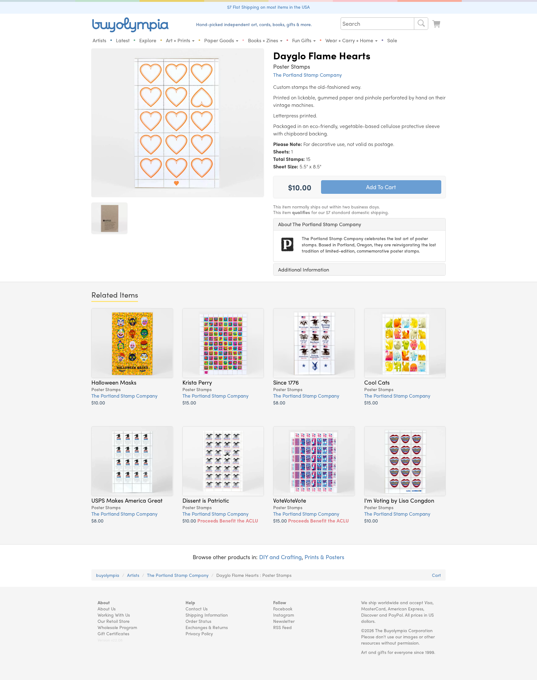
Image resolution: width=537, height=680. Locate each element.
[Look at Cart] (437, 24)
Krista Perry (197, 382)
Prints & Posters (324, 557)
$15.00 (189, 402)
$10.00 (98, 402)
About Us (107, 608)
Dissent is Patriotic (205, 500)
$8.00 (279, 402)
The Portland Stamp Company (307, 74)
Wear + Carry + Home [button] (349, 40)
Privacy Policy (199, 633)
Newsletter (284, 621)
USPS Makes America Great (127, 500)
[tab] (359, 224)
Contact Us (197, 608)
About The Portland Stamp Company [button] (319, 224)
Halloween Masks (113, 382)
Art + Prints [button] (178, 40)
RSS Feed (282, 627)
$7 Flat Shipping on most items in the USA (268, 7)
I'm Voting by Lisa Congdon (399, 500)
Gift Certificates (113, 633)
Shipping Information (207, 615)
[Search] (421, 23)
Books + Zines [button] (263, 40)
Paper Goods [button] (219, 40)
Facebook (282, 608)
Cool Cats (377, 382)
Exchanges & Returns (207, 627)
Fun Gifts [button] (302, 40)
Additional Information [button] (303, 269)
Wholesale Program (117, 627)
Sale (392, 40)
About (104, 602)
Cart (436, 575)
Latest (123, 40)
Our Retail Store (114, 621)
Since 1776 (286, 382)
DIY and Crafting (280, 557)
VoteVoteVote (289, 500)
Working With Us (114, 615)
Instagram (283, 615)
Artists (99, 40)
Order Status (198, 621)
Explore (147, 40)
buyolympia (107, 575)
